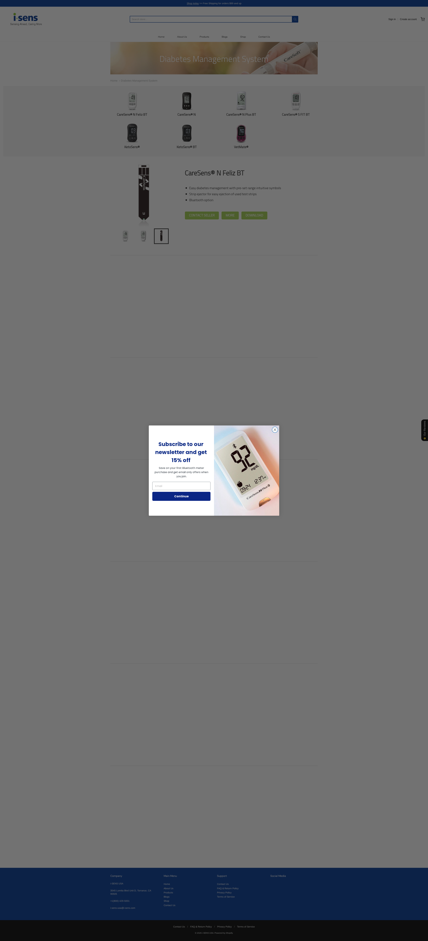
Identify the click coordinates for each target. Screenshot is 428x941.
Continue (181, 496)
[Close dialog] (275, 430)
